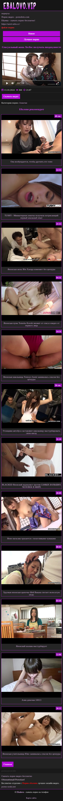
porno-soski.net (8, 786)
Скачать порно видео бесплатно (16, 776)
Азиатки (23, 103)
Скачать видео (11, 96)
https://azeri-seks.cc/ (10, 24)
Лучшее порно (31, 39)
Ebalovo (20, 792)
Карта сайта (31, 798)
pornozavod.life (8, 771)
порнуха (5, 13)
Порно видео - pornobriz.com (15, 17)
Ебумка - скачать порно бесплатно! (18, 20)
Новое (31, 33)
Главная (8, 764)
